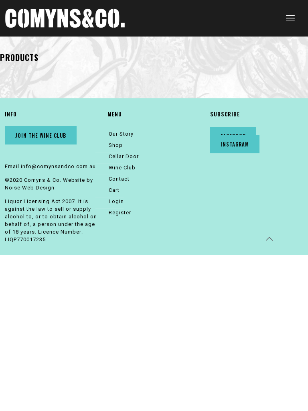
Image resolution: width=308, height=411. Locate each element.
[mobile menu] (290, 18)
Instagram (235, 144)
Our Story (121, 134)
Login (116, 201)
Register (120, 213)
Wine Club (122, 168)
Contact (119, 179)
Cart (114, 190)
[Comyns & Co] (65, 18)
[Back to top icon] (269, 238)
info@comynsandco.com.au (58, 166)
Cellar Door (124, 156)
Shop (116, 145)
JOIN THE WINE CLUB (40, 135)
